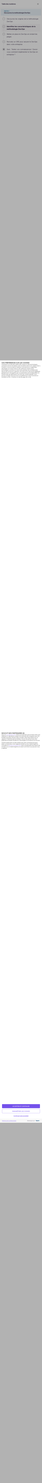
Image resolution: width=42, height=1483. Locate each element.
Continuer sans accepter (21, 1115)
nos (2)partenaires (11, 734)
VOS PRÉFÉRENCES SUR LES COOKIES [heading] (15, 363)
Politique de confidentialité (9, 1120)
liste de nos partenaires (15, 745)
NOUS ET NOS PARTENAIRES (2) (13, 733)
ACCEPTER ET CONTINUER (21, 1106)
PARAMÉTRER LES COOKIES (21, 1111)
